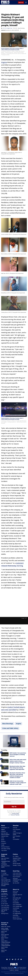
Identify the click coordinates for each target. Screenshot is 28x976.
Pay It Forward (16, 876)
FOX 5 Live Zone (5, 905)
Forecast (15, 827)
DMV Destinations (17, 875)
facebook (10, 959)
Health (2, 845)
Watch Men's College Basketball (5, 941)
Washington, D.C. (5, 827)
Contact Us (15, 901)
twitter (12, 959)
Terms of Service (15, 815)
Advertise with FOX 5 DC (17, 895)
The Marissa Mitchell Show (4, 894)
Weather (16, 825)
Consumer (3, 843)
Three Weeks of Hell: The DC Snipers (5, 910)
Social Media (16, 908)
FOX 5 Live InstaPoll (15, 892)
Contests (15, 910)
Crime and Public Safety (10, 728)
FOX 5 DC (15, 28)
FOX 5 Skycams (16, 829)
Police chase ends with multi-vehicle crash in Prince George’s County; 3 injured (18, 761)
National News (4, 836)
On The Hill (3, 902)
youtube (7, 959)
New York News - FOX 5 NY (5, 858)
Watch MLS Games (4, 951)
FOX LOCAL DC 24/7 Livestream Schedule (5, 884)
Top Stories (4, 850)
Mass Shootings (21, 28)
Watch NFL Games (5, 926)
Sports (2, 839)
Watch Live (21, 2)
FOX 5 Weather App (16, 836)
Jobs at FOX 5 (16, 917)
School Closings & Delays (17, 833)
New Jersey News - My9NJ (5, 866)
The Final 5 (3, 900)
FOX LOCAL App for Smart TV (17, 898)
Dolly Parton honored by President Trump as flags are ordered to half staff (18, 782)
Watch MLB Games (4, 932)
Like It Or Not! (4, 898)
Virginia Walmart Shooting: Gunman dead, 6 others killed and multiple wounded (12, 49)
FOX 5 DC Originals (4, 890)
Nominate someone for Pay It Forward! (17, 880)
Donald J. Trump (17, 865)
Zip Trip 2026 (16, 883)
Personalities (16, 902)
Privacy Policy (15, 813)
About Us (16, 889)
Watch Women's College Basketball (5, 944)
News (3, 825)
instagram (15, 959)
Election (15, 861)
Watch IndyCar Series (4, 938)
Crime (2, 838)
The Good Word (5, 907)
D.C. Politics (16, 856)
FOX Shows (4, 878)
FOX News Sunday (5, 848)
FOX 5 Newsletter (17, 904)
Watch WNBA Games (4, 947)
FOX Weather (16, 839)
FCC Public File (16, 911)
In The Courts (4, 903)
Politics (15, 854)
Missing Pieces (4, 913)
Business (3, 841)
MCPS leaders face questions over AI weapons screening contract (18, 754)
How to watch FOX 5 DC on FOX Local (5, 880)
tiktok (18, 959)
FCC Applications (17, 913)
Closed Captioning (17, 919)
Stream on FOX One (4, 923)
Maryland (3, 831)
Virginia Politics (16, 860)
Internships (15, 915)
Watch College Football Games (5, 929)
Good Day (16, 871)
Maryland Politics (17, 858)
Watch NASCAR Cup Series (5, 935)
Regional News (4, 855)
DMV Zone (3, 896)
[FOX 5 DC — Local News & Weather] (5, 2)
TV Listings (3, 873)
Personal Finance (5, 847)
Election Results (16, 863)
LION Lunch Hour (17, 873)
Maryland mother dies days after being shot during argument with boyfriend (17, 768)
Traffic (14, 831)
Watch (3, 871)
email (21, 959)
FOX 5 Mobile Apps (17, 906)
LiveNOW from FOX (4, 875)
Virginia (4, 62)
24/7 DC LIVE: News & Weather (5, 833)
